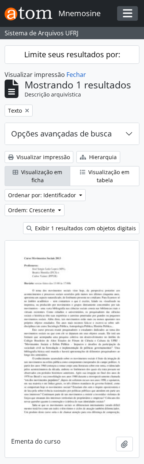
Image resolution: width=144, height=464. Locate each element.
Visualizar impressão (42, 157)
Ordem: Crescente (32, 210)
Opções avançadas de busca (61, 133)
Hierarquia (102, 157)
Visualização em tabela (108, 176)
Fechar (76, 74)
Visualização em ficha (41, 176)
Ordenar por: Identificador (43, 195)
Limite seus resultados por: (72, 54)
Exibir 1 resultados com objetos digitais (84, 228)
